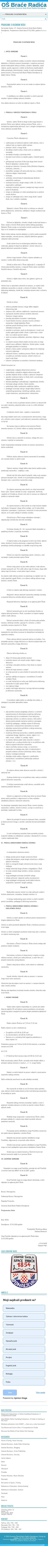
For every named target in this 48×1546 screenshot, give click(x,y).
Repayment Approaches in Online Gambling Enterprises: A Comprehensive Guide (20, 1414)
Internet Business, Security (10, 1455)
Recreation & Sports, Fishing (11, 1483)
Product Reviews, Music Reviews (12, 1476)
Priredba (4, 1472)
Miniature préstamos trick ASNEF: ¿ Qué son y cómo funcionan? (23, 1424)
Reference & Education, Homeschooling (14, 1486)
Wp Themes (33, 1539)
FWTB (12, 1540)
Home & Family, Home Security (11, 1440)
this (35, 1540)
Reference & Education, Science (12, 1490)
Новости (4, 1500)
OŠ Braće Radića (24, 5)
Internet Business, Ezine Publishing (13, 1451)
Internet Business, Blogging (10, 1447)
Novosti (3, 1465)
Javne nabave (6, 1458)
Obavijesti (4, 1469)
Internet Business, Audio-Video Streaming (15, 1444)
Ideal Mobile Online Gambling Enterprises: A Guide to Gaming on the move (23, 1419)
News (3, 1462)
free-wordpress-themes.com (23, 1540)
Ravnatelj (4, 1479)
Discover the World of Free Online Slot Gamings (17, 1431)
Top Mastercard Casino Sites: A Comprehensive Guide (19, 1427)
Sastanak (4, 1493)
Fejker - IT (17, 1538)
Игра (2, 1497)
